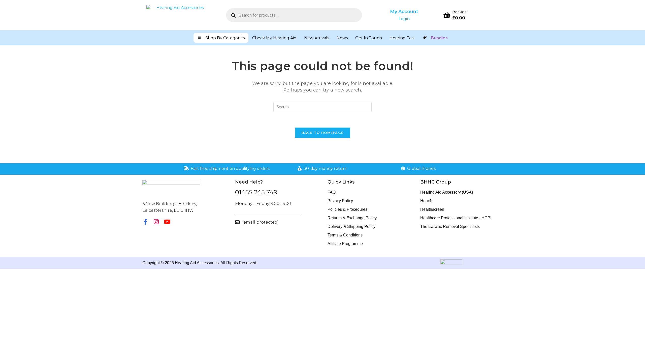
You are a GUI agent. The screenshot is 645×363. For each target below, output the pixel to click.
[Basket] (447, 15)
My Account (404, 11)
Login (404, 18)
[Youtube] (167, 222)
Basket (459, 11)
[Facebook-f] (145, 222)
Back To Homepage (323, 133)
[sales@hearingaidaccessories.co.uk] (237, 222)
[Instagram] (156, 222)
